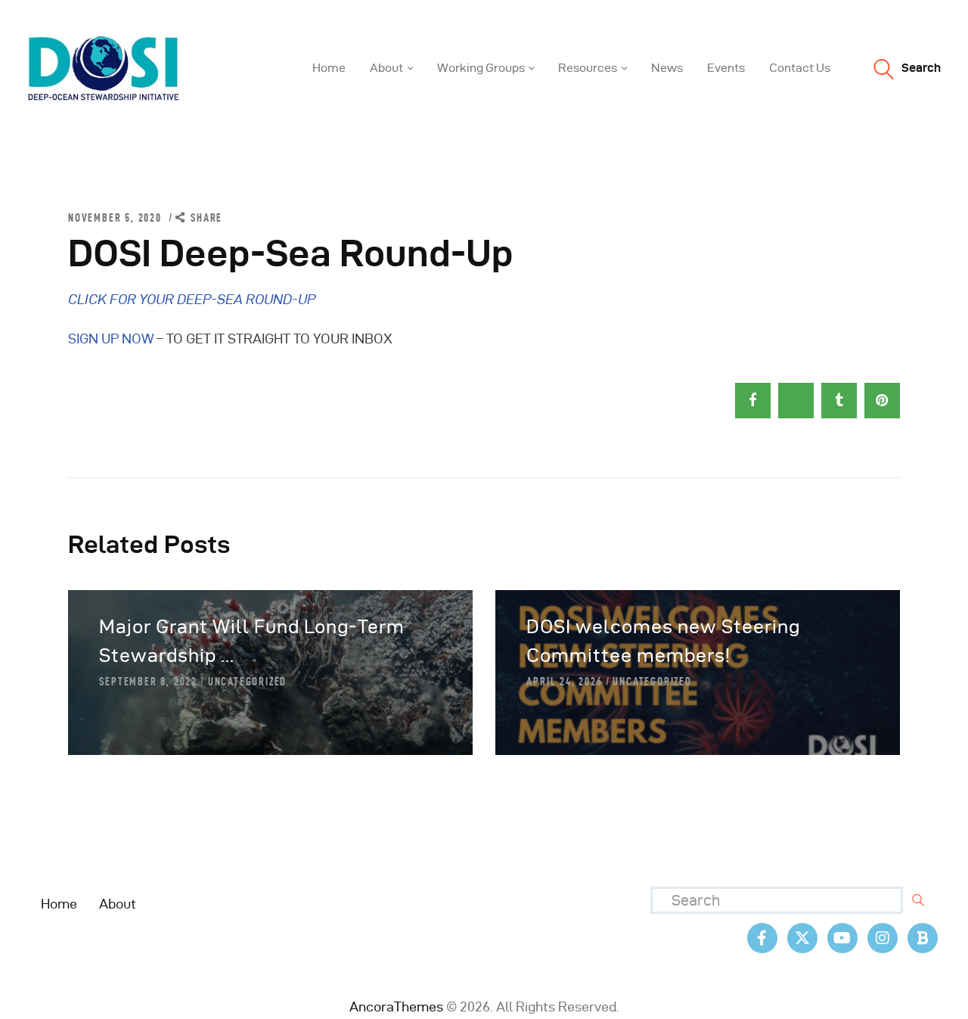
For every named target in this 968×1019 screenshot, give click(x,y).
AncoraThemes (396, 1006)
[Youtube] (842, 938)
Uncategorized (247, 682)
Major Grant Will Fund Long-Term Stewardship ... (252, 641)
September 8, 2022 (148, 682)
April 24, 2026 (564, 682)
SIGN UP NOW (111, 338)
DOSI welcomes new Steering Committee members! (663, 641)
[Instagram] (882, 938)
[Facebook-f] (762, 938)
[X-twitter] (802, 938)
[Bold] (923, 938)
